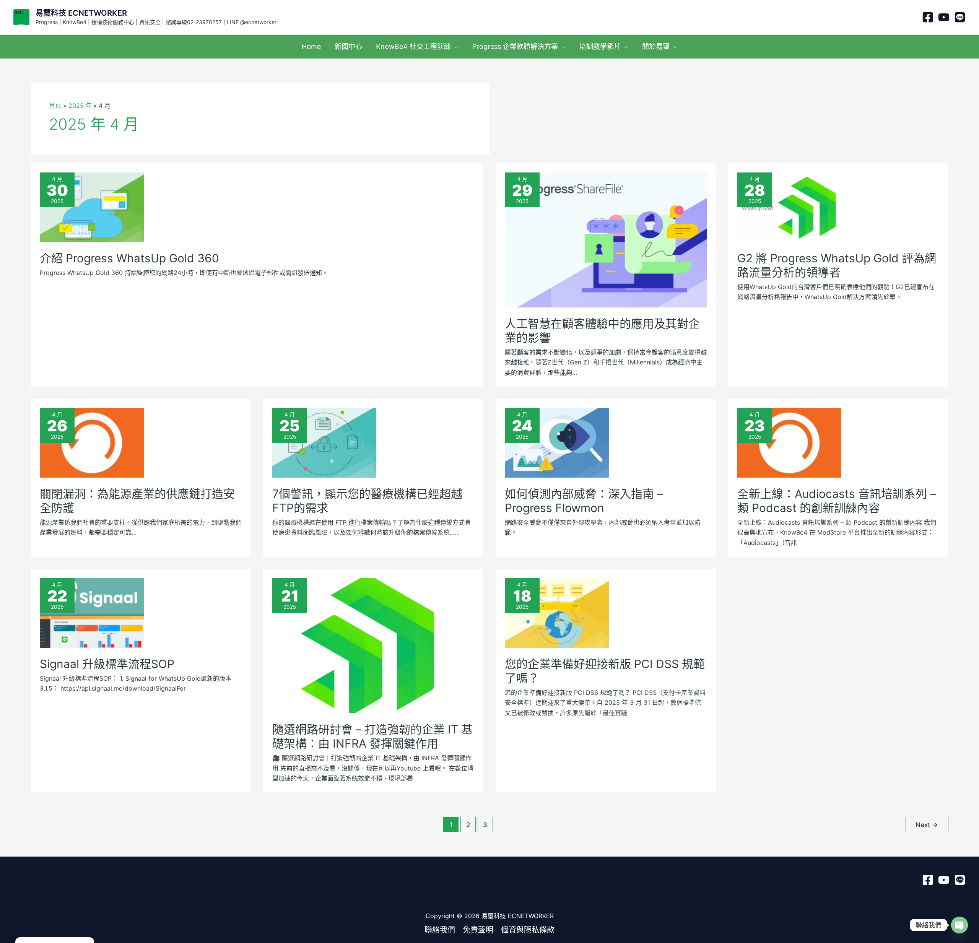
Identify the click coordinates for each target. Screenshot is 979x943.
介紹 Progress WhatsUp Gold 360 (129, 258)
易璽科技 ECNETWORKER (81, 13)
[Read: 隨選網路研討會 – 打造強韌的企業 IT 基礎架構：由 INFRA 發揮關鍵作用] (373, 645)
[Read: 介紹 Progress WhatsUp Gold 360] (92, 206)
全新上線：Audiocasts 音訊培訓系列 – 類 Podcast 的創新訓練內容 (836, 501)
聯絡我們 (439, 930)
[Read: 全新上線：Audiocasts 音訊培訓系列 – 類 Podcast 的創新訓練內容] (789, 442)
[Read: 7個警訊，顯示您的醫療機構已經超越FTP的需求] (324, 442)
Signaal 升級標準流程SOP (107, 664)
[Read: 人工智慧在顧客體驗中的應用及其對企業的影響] (606, 239)
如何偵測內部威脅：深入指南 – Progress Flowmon (584, 501)
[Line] (960, 17)
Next (927, 825)
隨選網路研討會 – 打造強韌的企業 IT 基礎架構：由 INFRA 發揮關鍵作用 (372, 736)
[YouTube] (944, 17)
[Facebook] (927, 17)
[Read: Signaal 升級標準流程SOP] (92, 612)
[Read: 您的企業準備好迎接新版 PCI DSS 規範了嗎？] (557, 612)
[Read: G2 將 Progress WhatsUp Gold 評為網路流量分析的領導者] (789, 206)
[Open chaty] (959, 925)
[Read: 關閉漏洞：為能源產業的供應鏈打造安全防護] (92, 442)
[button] (455, 46)
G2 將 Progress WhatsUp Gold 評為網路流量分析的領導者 (836, 265)
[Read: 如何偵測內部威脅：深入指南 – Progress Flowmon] (557, 442)
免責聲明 (478, 930)
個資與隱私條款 (528, 930)
